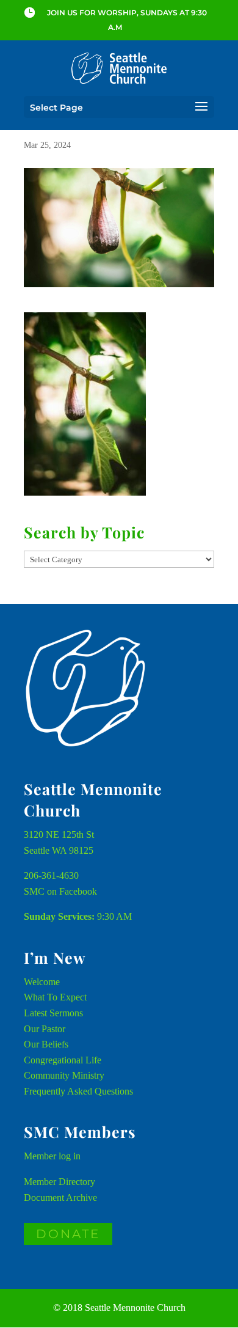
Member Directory (59, 1181)
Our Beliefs (46, 1044)
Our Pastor (44, 1029)
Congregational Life (62, 1060)
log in (70, 1156)
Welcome (42, 982)
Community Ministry (64, 1075)
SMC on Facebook (60, 891)
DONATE (68, 1234)
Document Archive (60, 1197)
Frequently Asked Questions (78, 1091)
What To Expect (55, 997)
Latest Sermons (53, 1013)
